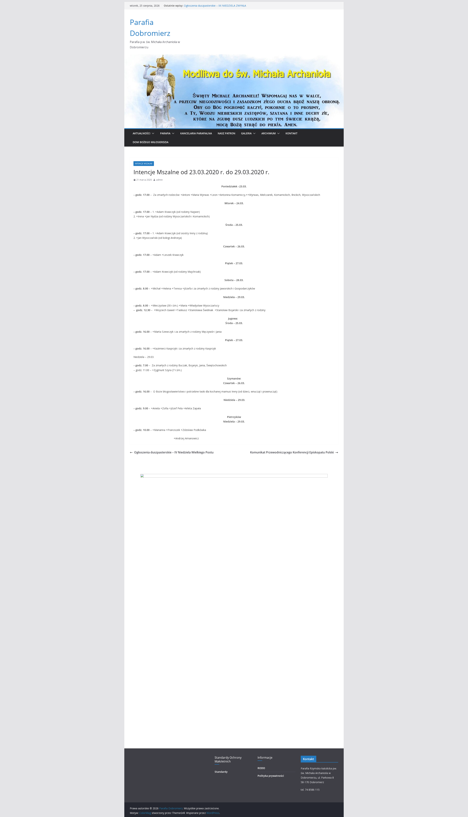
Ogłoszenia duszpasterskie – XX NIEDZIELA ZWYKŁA (215, 5)
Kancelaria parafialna (196, 133)
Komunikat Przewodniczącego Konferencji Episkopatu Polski (292, 452)
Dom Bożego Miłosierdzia (150, 142)
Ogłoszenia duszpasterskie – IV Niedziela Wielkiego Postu (174, 452)
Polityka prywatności (271, 775)
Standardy (221, 771)
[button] (152, 133)
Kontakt (291, 133)
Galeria (246, 133)
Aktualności (141, 133)
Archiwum (268, 133)
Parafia (165, 133)
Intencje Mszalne (143, 163)
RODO (261, 768)
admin (159, 179)
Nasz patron (226, 133)
